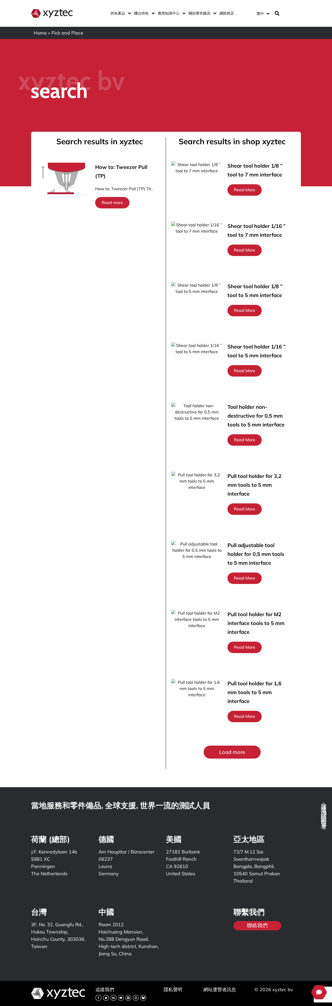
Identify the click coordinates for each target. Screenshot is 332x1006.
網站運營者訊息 (219, 989)
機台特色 (141, 13)
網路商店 (226, 13)
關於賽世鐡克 (199, 13)
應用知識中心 (168, 13)
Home (40, 33)
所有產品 (117, 13)
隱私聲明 (173, 989)
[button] (232, 752)
